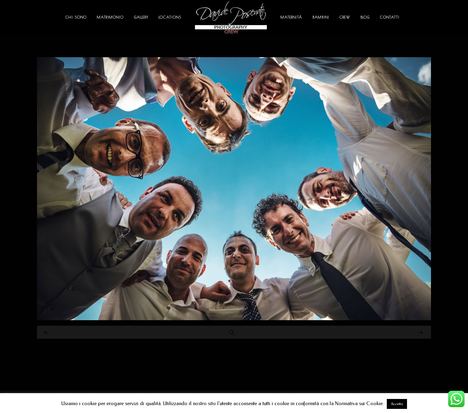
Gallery (141, 17)
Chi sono (76, 17)
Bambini (320, 17)
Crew (345, 17)
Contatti (389, 17)
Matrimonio (110, 17)
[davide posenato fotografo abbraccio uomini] (234, 318)
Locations (170, 17)
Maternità (291, 17)
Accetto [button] (397, 404)
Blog (365, 17)
